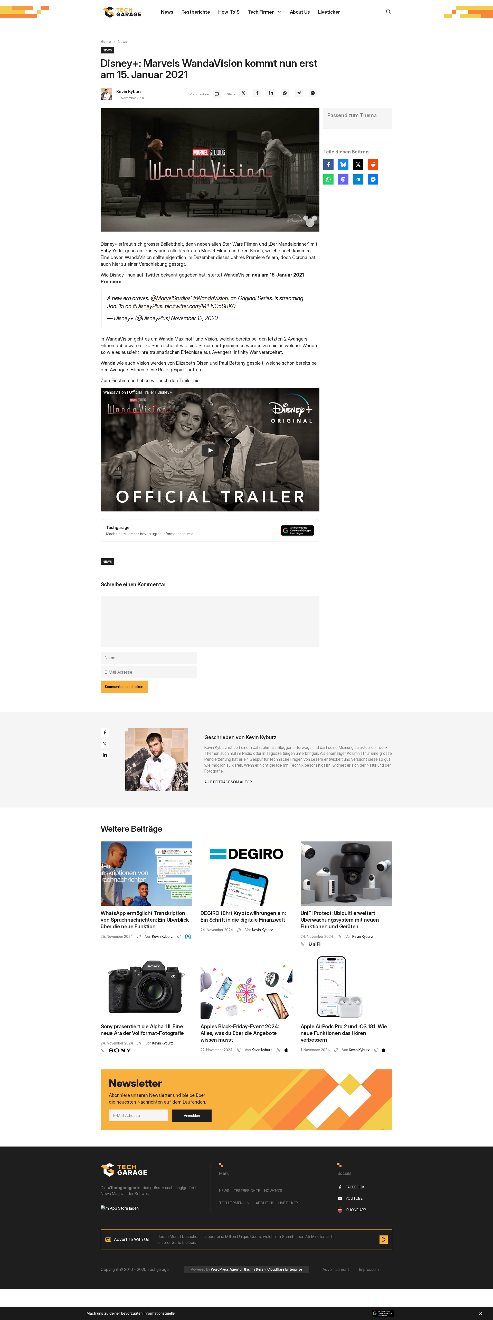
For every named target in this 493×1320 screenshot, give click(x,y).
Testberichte (196, 12)
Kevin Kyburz (129, 91)
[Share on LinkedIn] (271, 93)
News (167, 12)
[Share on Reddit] (373, 164)
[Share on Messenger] (313, 93)
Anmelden (192, 1115)
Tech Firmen (261, 12)
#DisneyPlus (147, 306)
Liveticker (329, 12)
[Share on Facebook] (257, 93)
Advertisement (336, 1269)
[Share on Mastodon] (343, 179)
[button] (246, 1313)
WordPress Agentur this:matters (237, 1269)
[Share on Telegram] (299, 93)
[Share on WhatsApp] (285, 93)
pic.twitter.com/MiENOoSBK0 (200, 306)
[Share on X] (243, 93)
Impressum (369, 1269)
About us (300, 12)
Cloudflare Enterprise (284, 1269)
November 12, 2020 (194, 318)
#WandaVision (210, 298)
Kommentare (199, 94)
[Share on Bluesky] (343, 164)
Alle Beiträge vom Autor (228, 782)
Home (106, 41)
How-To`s (229, 12)
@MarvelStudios (171, 298)
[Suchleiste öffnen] (388, 12)
